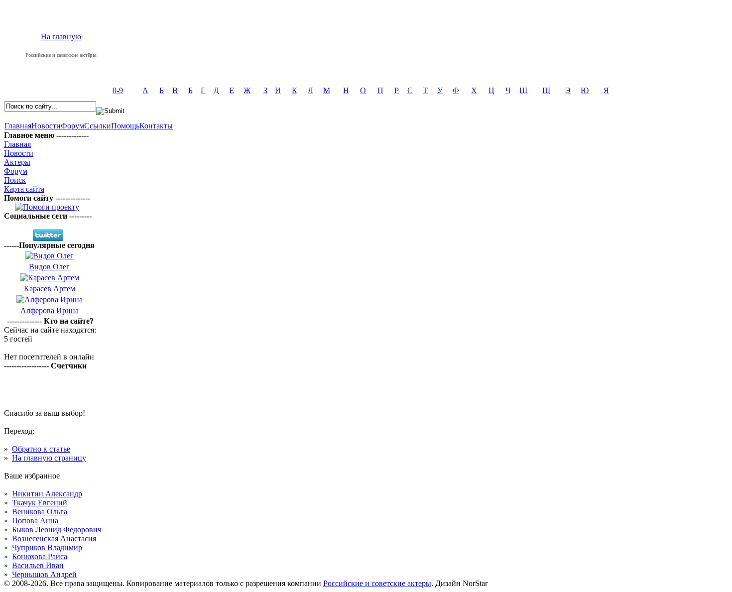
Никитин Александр (47, 493)
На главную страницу (49, 458)
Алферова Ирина (49, 310)
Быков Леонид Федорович (57, 529)
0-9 (118, 90)
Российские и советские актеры (377, 583)
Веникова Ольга (39, 511)
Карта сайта (24, 189)
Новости (46, 125)
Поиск (15, 180)
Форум (72, 125)
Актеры (17, 162)
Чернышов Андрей (44, 574)
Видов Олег (49, 266)
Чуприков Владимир (47, 547)
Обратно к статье (41, 449)
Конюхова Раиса (39, 556)
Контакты (156, 125)
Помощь (125, 125)
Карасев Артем (49, 288)
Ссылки (97, 125)
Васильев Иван (38, 565)
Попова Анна (35, 520)
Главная (17, 125)
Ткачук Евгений (39, 502)
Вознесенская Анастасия (54, 538)
